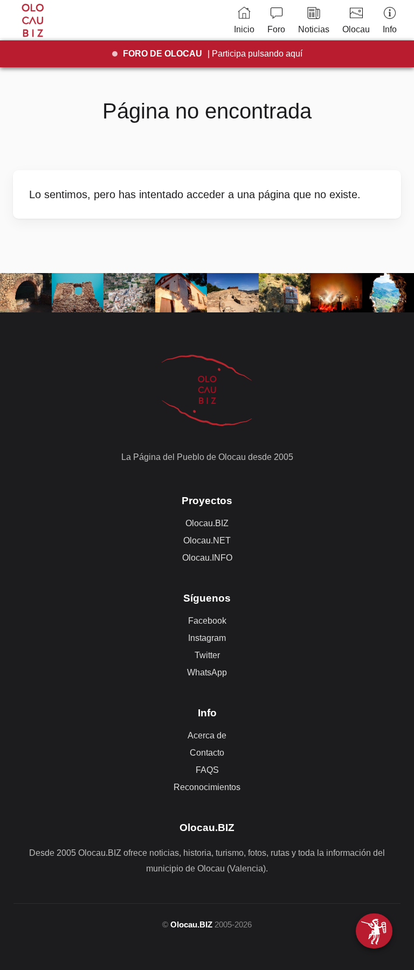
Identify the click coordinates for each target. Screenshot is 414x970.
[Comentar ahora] (374, 930)
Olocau (356, 29)
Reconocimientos (207, 787)
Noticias (313, 29)
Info (390, 29)
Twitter (207, 655)
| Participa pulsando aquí (212, 53)
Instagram (207, 638)
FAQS (207, 769)
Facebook (207, 620)
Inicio (244, 29)
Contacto (207, 752)
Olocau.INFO (207, 557)
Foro (276, 29)
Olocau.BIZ (207, 523)
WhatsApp (207, 672)
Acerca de (207, 735)
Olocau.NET (207, 540)
